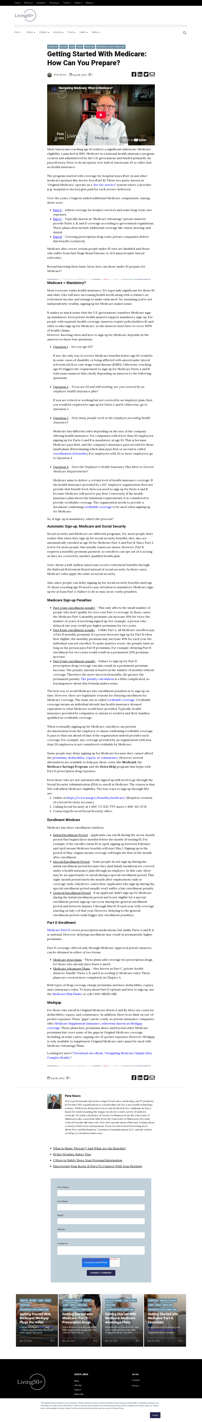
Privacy (135, 1385)
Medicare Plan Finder (67, 994)
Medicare (89, 47)
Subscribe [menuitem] (79, 1394)
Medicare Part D (58, 930)
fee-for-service (104, 185)
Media (88, 3)
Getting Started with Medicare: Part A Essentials (163, 1318)
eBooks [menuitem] (78, 1385)
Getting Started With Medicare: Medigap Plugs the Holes (35, 1318)
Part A (42, 1327)
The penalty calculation (97, 679)
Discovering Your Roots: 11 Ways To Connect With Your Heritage (97, 1166)
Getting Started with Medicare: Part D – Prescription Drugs (77, 1318)
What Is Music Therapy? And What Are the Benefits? (89, 1148)
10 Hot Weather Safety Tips (72, 1154)
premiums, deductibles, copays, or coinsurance (85, 757)
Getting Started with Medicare (163, 1330)
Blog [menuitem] (76, 1380)
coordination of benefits (70, 453)
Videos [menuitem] (77, 1389)
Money (27, 3)
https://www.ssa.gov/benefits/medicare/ (96, 798)
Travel (66, 3)
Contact (136, 1380)
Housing (53, 3)
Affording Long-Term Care (111, 47)
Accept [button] (155, 1415)
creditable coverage (98, 507)
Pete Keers (59, 74)
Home (17, 3)
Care (72, 47)
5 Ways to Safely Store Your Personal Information (87, 1160)
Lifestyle (40, 3)
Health (77, 3)
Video (80, 47)
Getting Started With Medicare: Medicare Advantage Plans (120, 1318)
